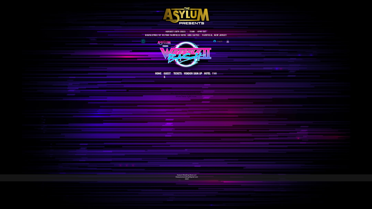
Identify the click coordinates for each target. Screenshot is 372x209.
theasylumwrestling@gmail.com (187, 177)
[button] (227, 41)
